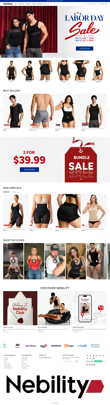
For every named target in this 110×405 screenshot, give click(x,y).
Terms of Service (8, 367)
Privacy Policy (7, 363)
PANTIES (34, 3)
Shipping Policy (25, 357)
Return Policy (24, 359)
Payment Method (7, 365)
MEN (45, 3)
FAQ (22, 361)
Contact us (24, 363)
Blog (5, 361)
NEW (16, 3)
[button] (100, 4)
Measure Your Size (25, 365)
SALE (48, 3)
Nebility (56, 403)
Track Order (24, 367)
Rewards (6, 359)
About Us (6, 357)
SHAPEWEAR (39, 3)
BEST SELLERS (21, 3)
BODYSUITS (28, 3)
